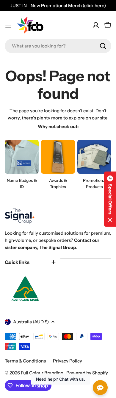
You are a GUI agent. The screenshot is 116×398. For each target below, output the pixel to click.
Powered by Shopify (87, 373)
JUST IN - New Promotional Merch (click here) (58, 5)
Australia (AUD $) (31, 322)
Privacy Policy (67, 361)
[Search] (102, 46)
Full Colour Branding (42, 373)
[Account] (95, 25)
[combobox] (58, 46)
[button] (110, 199)
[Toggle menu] (8, 25)
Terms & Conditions (25, 361)
